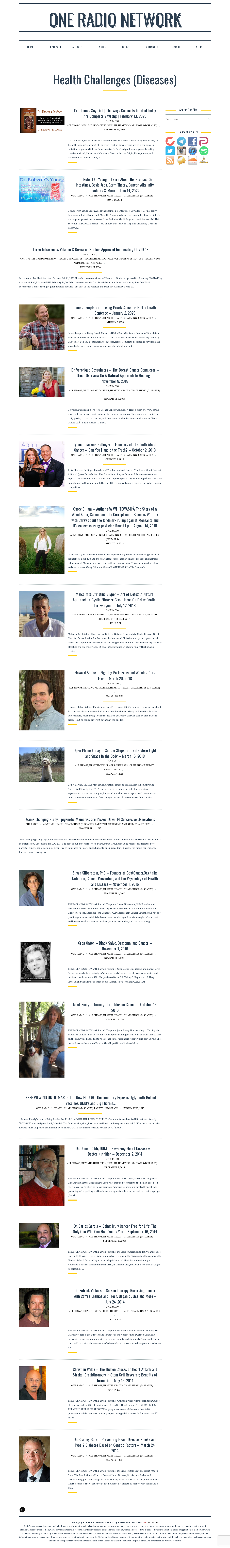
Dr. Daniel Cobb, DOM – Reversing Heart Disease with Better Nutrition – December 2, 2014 (115, 1151)
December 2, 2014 (114, 1167)
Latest (98, 1108)
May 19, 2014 (114, 1389)
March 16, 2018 (114, 773)
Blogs (125, 47)
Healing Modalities (96, 390)
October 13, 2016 (114, 1019)
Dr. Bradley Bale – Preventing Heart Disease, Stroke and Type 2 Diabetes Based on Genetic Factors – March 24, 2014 (115, 1444)
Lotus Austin (150, 1522)
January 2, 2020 (115, 322)
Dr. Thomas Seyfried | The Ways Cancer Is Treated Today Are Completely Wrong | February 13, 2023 (115, 113)
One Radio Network (115, 19)
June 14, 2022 (114, 199)
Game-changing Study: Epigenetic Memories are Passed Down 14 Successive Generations (90, 819)
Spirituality (112, 769)
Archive (25, 258)
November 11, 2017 (90, 828)
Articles (77, 47)
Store (199, 47)
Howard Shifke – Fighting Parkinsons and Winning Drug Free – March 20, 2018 (115, 675)
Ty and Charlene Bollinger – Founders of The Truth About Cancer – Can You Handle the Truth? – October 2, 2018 (115, 447)
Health (112, 125)
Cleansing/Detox (98, 614)
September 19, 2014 (114, 1240)
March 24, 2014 (114, 1459)
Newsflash (111, 1108)
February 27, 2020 (90, 267)
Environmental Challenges (103, 535)
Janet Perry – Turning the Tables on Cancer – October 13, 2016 (115, 1007)
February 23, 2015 (133, 1108)
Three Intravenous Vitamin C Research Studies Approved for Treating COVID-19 (91, 249)
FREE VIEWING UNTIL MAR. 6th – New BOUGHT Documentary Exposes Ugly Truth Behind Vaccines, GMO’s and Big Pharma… (91, 1100)
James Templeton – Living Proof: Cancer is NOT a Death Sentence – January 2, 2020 (115, 310)
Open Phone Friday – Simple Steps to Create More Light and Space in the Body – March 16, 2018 (115, 753)
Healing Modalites (93, 125)
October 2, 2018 (114, 459)
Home (30, 47)
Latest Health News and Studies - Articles (122, 824)
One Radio (112, 121)
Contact (150, 47)
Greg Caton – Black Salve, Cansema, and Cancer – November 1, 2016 (115, 946)
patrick (112, 761)
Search (176, 47)
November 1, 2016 (114, 893)
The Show (52, 47)
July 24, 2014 (114, 1319)
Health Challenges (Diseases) (137, 125)
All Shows (73, 125)
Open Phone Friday (141, 765)
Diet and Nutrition (44, 258)
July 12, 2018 (114, 623)
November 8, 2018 (114, 398)
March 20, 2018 (114, 696)
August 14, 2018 (114, 543)
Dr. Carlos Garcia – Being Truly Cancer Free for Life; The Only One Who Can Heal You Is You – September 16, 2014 (115, 1229)
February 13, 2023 (114, 129)
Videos (102, 47)
